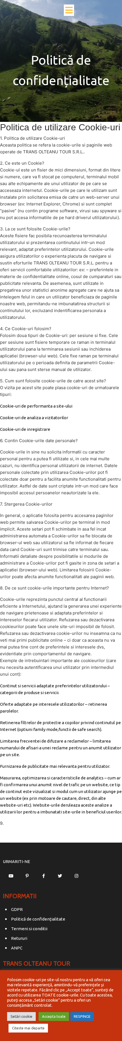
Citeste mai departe (28, 1028)
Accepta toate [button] (54, 1016)
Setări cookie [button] (21, 1016)
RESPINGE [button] (82, 1016)
